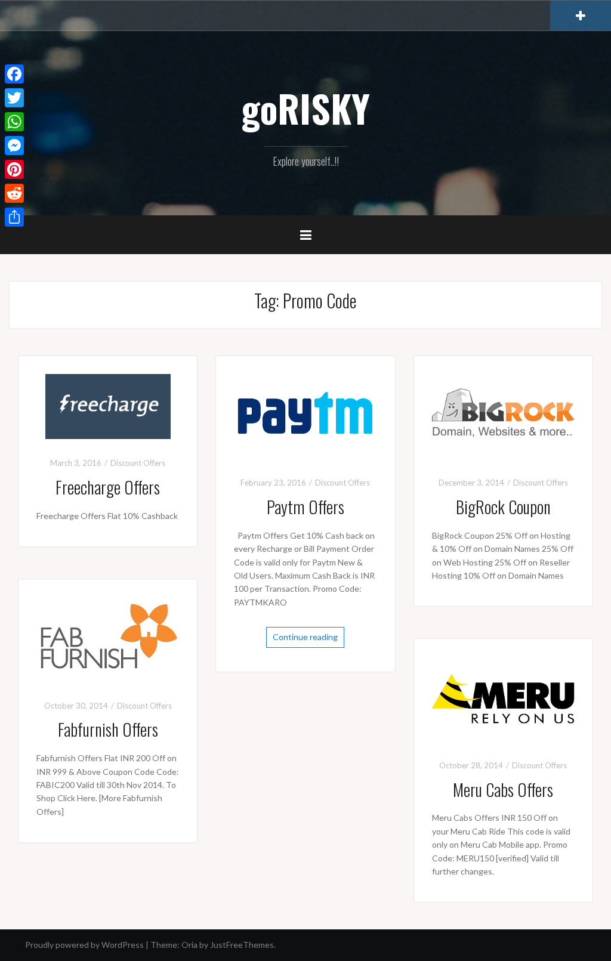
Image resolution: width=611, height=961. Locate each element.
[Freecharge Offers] (108, 405)
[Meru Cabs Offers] (503, 698)
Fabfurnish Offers (108, 729)
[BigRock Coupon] (503, 415)
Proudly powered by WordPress (84, 945)
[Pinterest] (14, 169)
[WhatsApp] (14, 122)
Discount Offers (137, 463)
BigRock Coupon (503, 507)
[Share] (14, 217)
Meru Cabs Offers (503, 789)
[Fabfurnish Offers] (107, 638)
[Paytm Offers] (305, 415)
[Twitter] (14, 98)
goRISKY (305, 108)
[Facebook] (14, 74)
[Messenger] (14, 145)
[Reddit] (14, 193)
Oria (189, 945)
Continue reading (305, 637)
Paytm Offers (305, 507)
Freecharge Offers (107, 487)
